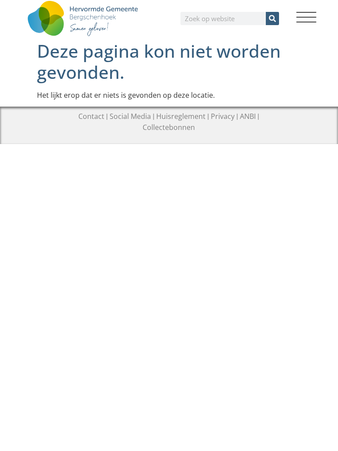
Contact (91, 116)
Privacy (223, 116)
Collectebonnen (169, 127)
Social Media (130, 116)
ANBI (248, 116)
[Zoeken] (272, 18)
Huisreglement (181, 116)
